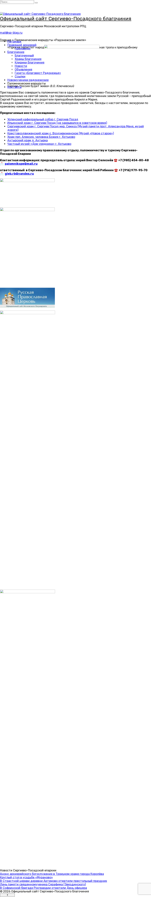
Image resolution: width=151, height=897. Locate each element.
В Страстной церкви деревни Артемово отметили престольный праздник (53, 881)
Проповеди (23, 48)
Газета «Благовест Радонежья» (38, 73)
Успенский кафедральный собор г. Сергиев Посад (42, 119)
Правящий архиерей (21, 45)
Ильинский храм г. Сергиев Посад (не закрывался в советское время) (57, 123)
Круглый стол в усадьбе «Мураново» (26, 877)
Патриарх (14, 41)
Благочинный (24, 55)
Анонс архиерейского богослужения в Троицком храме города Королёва (52, 874)
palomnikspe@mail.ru (21, 163)
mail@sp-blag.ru (11, 32)
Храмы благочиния (28, 59)
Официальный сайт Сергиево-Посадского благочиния (65, 19)
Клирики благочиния (29, 62)
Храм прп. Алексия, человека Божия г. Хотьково (41, 137)
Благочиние (15, 52)
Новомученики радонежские (28, 80)
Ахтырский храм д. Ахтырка (27, 140)
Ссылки (20, 76)
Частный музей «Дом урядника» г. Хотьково (39, 144)
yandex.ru (26, 173)
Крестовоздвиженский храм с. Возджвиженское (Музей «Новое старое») (60, 133)
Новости (21, 66)
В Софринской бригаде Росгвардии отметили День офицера (43, 888)
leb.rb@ (12, 173)
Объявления (23, 69)
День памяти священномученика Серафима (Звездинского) (43, 884)
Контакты (14, 87)
